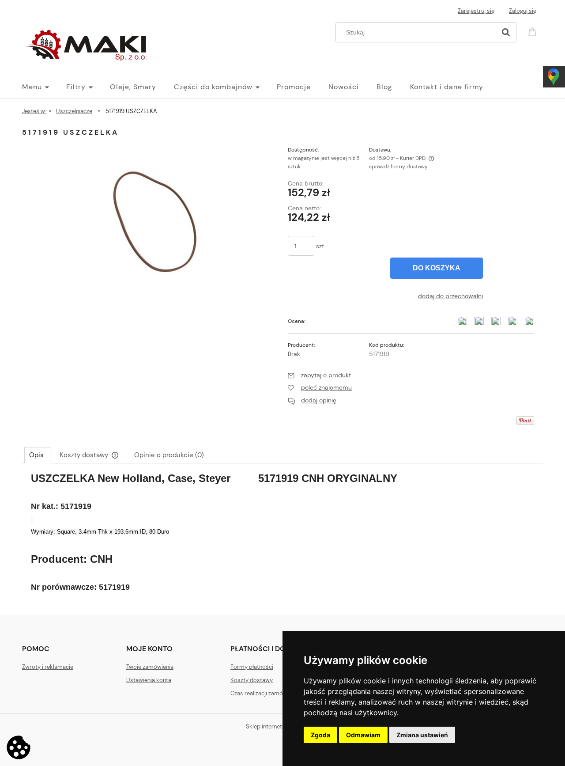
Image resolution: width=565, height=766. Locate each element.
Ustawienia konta (148, 680)
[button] (319, 375)
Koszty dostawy (251, 680)
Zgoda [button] (320, 735)
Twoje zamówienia (149, 667)
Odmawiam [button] (363, 735)
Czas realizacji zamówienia (264, 693)
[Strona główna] (88, 43)
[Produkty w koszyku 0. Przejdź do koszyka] (534, 31)
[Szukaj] (506, 32)
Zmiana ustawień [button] (422, 735)
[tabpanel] (282, 536)
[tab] (37, 455)
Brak (294, 354)
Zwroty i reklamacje (47, 667)
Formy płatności (251, 667)
